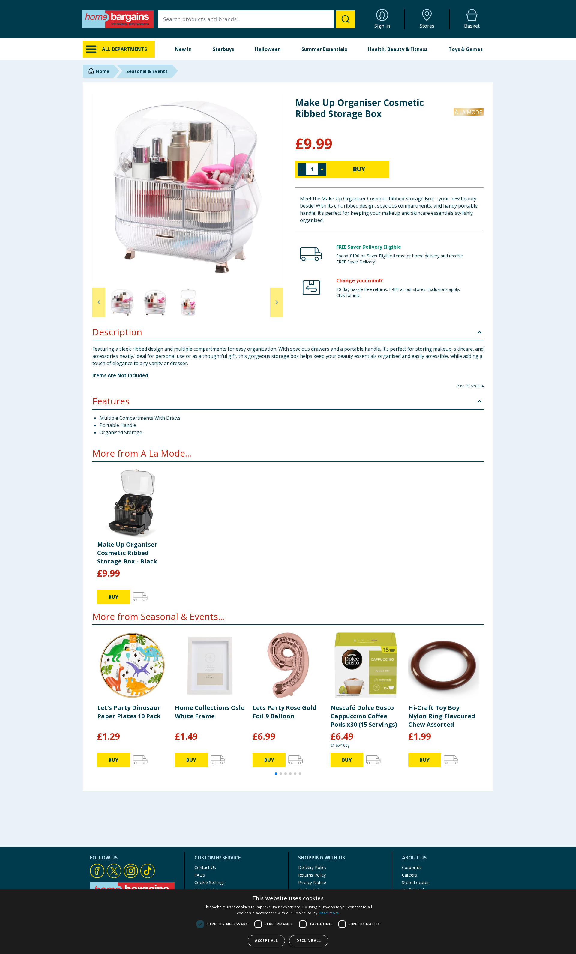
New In (183, 49)
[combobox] (256, 19)
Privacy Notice (312, 882)
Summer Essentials (324, 49)
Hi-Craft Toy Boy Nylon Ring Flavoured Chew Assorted (441, 716)
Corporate (412, 867)
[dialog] (288, 922)
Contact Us (205, 867)
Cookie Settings (209, 882)
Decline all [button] (308, 940)
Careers (409, 875)
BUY (359, 169)
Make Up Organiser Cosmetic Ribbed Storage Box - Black (127, 552)
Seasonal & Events (147, 71)
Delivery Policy (312, 867)
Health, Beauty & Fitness (398, 49)
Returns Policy (312, 875)
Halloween (268, 49)
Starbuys (223, 49)
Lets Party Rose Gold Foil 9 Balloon (284, 712)
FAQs (199, 875)
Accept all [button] (266, 940)
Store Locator (415, 882)
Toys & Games (465, 49)
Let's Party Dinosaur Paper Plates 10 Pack (129, 712)
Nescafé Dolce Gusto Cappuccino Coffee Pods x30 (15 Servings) (364, 716)
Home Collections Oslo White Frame (210, 712)
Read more (329, 913)
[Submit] (345, 19)
